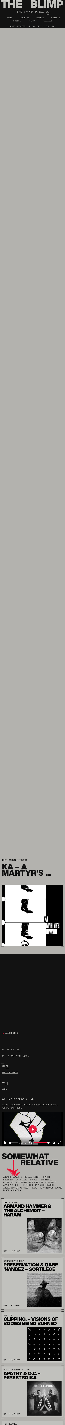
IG (47, 26)
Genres (40, 17)
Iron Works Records (14, 860)
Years (32, 21)
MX (52, 26)
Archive (24, 17)
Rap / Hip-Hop (10, 1072)
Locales (48, 21)
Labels (17, 21)
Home (9, 17)
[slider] (13, 1142)
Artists (55, 17)
